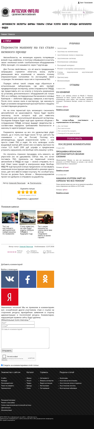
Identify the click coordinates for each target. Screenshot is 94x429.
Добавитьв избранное (34, 251)
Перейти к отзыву (62, 110)
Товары (40, 24)
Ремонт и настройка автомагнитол (71, 69)
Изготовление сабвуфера (67, 62)
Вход (81, 2)
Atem (65, 190)
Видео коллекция (46, 383)
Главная (4, 34)
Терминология (6, 388)
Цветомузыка (62, 77)
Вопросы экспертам (46, 381)
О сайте (3, 378)
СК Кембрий (63, 92)
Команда (4, 381)
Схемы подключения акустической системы (16, 405)
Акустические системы (68, 386)
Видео (5, 28)
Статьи (49, 24)
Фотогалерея (85, 24)
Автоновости (8, 24)
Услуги (57, 24)
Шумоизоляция (63, 81)
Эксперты (21, 24)
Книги (65, 24)
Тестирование (44, 388)
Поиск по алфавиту (7, 386)
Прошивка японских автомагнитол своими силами (70, 154)
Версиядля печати (50, 251)
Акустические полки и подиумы (70, 55)
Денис (66, 106)
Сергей (66, 167)
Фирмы (31, 24)
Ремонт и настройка (8, 402)
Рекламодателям (7, 383)
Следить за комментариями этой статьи (21, 365)
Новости (11, 34)
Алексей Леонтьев (17, 183)
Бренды (73, 24)
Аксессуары (62, 48)
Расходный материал (8, 400)
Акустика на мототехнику (67, 51)
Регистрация (88, 2)
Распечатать (35, 183)
